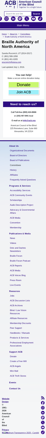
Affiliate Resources (18, 318)
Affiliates (14, 175)
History (13, 170)
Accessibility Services (20, 190)
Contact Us (14, 388)
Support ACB (15, 352)
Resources (14, 291)
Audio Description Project (21, 205)
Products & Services (19, 338)
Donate (23, 84)
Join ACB (23, 92)
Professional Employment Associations (21, 344)
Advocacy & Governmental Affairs (22, 211)
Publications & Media (20, 233)
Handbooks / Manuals (20, 333)
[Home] (23, 4)
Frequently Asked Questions (23, 180)
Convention (15, 223)
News (12, 238)
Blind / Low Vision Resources (18, 312)
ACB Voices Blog (18, 275)
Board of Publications (19, 160)
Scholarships (16, 200)
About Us (13, 34)
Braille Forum (16, 256)
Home (4, 34)
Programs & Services (20, 186)
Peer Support (16, 328)
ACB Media (15, 218)
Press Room (15, 280)
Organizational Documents (22, 150)
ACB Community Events (21, 195)
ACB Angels (15, 366)
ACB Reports (16, 265)
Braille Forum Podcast (20, 261)
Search (36, 14)
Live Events (15, 285)
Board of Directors (18, 155)
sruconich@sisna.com (11, 62)
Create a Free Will (18, 361)
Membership (15, 227)
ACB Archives (16, 305)
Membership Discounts (20, 323)
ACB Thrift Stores (18, 376)
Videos (13, 243)
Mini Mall (14, 371)
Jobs (12, 296)
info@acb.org (29, 120)
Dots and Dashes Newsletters (18, 249)
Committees (25, 34)
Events (12, 382)
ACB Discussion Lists (20, 300)
